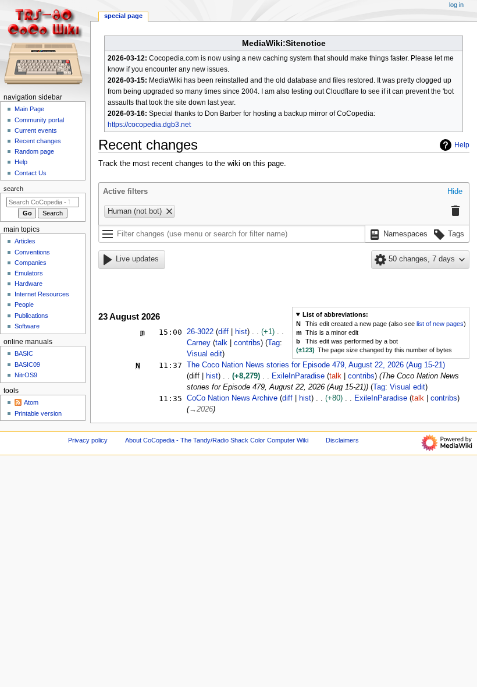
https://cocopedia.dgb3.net (149, 125)
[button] (455, 192)
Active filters (125, 191)
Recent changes (38, 140)
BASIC (24, 353)
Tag (274, 343)
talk (221, 343)
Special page (123, 15)
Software (27, 326)
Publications (31, 315)
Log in (456, 4)
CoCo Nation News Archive (232, 398)
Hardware (28, 283)
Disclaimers (342, 440)
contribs (247, 343)
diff (223, 332)
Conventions (32, 252)
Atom (31, 402)
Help (461, 145)
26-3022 (200, 332)
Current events (36, 130)
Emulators (29, 273)
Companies (31, 262)
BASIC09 (27, 364)
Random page (34, 151)
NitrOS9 (26, 374)
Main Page (29, 108)
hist (241, 332)
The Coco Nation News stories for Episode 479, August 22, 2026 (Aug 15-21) (316, 365)
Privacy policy (88, 440)
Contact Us (31, 172)
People (24, 304)
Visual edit (204, 354)
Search (13, 188)
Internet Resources (42, 294)
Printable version (38, 413)
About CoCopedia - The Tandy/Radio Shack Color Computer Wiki (216, 440)
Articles (25, 241)
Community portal (39, 119)
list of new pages (440, 323)
